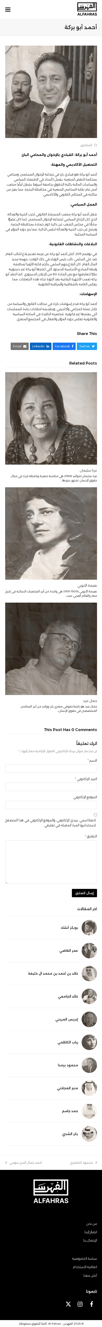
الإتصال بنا (90, 1240)
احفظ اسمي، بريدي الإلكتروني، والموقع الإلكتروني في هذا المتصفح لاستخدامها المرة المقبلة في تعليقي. (50, 822)
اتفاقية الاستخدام (85, 1267)
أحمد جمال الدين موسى (25, 1163)
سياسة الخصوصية (84, 1258)
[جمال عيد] (51, 648)
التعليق (91, 836)
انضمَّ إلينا (90, 1232)
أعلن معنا (90, 1275)
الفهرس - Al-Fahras (60, 1323)
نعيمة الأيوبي (87, 585)
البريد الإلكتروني (86, 779)
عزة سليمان (88, 470)
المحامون (86, 145)
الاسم (92, 760)
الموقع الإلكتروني (85, 797)
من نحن (91, 1224)
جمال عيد (90, 701)
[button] (7, 10)
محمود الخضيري (83, 1163)
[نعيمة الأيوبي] (51, 533)
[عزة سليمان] (51, 418)
